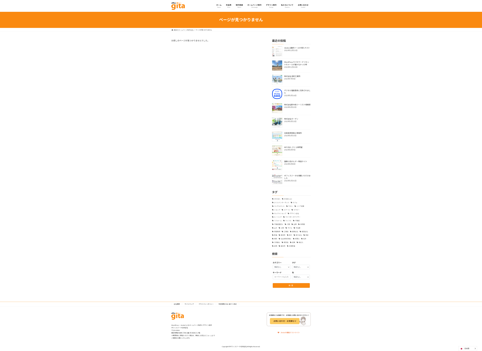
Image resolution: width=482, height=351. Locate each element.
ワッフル (288, 221)
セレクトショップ (280, 213)
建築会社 (295, 231)
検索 (291, 285)
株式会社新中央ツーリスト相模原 (297, 104)
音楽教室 (292, 246)
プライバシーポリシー (206, 304)
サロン (290, 206)
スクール (287, 210)
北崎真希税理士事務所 (293, 133)
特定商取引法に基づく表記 (228, 304)
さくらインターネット (281, 202)
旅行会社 (299, 235)
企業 (295, 224)
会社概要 (177, 304)
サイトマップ (189, 304)
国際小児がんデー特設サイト (295, 161)
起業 (293, 242)
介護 (288, 224)
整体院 (283, 235)
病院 (275, 239)
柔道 (307, 235)
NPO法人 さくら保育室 (293, 147)
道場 (275, 246)
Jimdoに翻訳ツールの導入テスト (297, 48)
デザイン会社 (294, 213)
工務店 (286, 231)
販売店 (286, 242)
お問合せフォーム (206, 335)
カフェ (295, 202)
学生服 (298, 228)
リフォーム (278, 221)
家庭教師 (277, 231)
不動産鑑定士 (278, 224)
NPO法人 (277, 199)
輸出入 (301, 242)
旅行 (290, 235)
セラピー (297, 210)
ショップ (277, 210)
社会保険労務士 (286, 239)
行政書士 (277, 242)
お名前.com (288, 199)
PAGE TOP (469, 338)
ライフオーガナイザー (292, 217)
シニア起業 (300, 206)
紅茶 (304, 239)
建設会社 (305, 231)
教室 (275, 235)
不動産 (297, 221)
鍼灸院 (283, 246)
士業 (282, 228)
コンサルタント (279, 206)
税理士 (297, 239)
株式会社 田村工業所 (292, 76)
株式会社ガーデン (291, 119)
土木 (275, 228)
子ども (290, 228)
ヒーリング (278, 217)
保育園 (302, 224)
